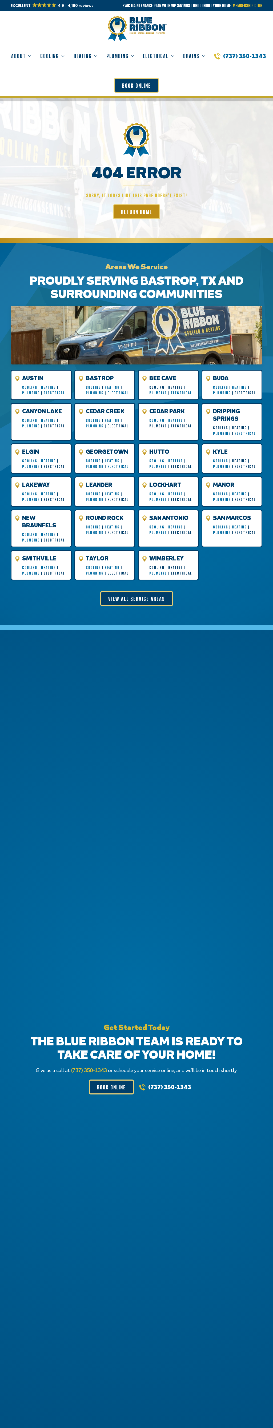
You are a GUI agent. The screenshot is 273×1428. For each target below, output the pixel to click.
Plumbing (31, 392)
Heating (48, 387)
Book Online (136, 85)
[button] (52, 5)
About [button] (18, 56)
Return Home (136, 211)
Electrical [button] (155, 56)
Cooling (29, 387)
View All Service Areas (136, 598)
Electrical (54, 392)
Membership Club (247, 5)
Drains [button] (191, 56)
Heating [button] (83, 56)
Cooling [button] (49, 56)
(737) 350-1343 (244, 56)
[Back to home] (136, 24)
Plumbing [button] (117, 56)
